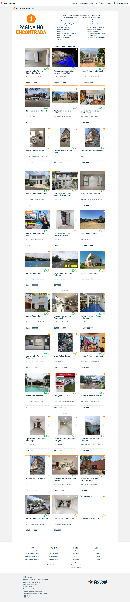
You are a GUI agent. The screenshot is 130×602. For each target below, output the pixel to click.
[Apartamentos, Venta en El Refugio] (65, 97)
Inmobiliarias (84, 3)
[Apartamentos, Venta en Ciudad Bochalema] (37, 57)
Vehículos (98, 556)
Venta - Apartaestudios (63, 20)
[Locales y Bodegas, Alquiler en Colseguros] (65, 425)
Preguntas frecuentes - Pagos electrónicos (32, 591)
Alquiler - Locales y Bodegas (64, 35)
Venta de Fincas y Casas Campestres (32, 562)
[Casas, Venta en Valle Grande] (65, 504)
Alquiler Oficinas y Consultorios (54, 562)
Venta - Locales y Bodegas (64, 26)
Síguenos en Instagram (76, 567)
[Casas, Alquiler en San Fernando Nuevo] (92, 465)
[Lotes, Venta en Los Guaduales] (37, 97)
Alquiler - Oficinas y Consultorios (96, 37)
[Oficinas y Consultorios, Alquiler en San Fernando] (65, 180)
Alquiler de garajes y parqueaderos (54, 564)
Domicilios (76, 556)
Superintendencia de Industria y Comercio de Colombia (35, 593)
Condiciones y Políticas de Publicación (31, 582)
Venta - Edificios (92, 22)
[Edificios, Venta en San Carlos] (92, 137)
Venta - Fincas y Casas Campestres (66, 24)
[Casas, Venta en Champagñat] (92, 342)
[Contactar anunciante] (48, 69)
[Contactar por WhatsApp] (45, 69)
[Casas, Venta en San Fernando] (37, 504)
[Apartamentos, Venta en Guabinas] (37, 342)
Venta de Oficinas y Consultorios (32, 559)
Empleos (98, 559)
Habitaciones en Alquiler (54, 559)
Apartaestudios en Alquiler (54, 556)
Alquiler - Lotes (92, 35)
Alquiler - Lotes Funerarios (63, 37)
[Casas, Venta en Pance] (37, 259)
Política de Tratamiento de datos (30, 584)
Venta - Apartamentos (94, 20)
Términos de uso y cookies (29, 589)
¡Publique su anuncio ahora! (98, 551)
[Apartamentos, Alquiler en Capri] (37, 219)
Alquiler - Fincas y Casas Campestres (66, 33)
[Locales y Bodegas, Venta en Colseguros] (92, 302)
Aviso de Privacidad (27, 586)
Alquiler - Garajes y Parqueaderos (97, 33)
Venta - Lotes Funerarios (63, 27)
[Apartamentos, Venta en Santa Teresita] (65, 465)
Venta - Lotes (91, 26)
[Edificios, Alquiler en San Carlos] (65, 137)
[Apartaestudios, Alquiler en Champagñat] (37, 425)
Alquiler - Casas (61, 31)
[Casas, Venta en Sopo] (65, 382)
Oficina (76, 551)
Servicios (59, 39)
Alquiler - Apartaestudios (63, 29)
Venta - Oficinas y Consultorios (96, 27)
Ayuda (76, 562)
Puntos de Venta (76, 553)
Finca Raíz (74, 3)
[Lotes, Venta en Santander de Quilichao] (65, 259)
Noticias (92, 3)
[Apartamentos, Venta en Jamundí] (92, 425)
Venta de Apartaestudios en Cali (32, 556)
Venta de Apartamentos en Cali (32, 553)
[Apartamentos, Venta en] (92, 504)
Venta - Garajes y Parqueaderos (96, 24)
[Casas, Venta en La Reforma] (92, 382)
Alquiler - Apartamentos (94, 29)
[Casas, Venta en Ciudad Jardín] (92, 57)
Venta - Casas (60, 22)
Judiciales (98, 564)
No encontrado (22, 8)
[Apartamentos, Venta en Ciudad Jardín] (92, 97)
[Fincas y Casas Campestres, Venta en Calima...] (65, 57)
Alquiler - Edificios (93, 31)
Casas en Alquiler (54, 553)
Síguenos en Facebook (76, 564)
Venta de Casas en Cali (32, 551)
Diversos (98, 562)
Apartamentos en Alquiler (54, 551)
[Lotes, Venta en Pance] (92, 219)
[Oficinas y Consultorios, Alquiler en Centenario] (65, 219)
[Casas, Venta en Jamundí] (37, 137)
